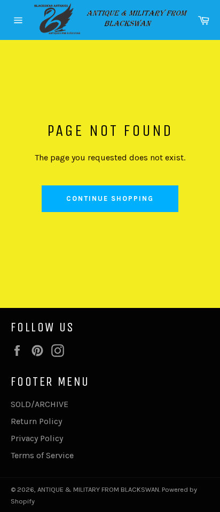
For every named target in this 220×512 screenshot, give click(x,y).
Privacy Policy (37, 438)
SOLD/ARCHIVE (39, 404)
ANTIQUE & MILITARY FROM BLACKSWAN (98, 489)
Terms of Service (42, 455)
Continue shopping (109, 198)
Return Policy (36, 421)
